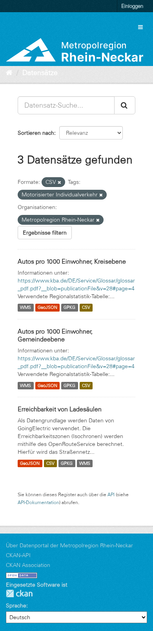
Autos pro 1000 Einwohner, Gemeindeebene (55, 335)
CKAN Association (28, 565)
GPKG (69, 307)
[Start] (9, 72)
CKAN (19, 593)
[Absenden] (124, 105)
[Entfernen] (59, 182)
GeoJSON (47, 307)
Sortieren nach (36, 132)
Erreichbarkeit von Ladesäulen (60, 409)
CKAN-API (18, 555)
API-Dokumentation (38, 502)
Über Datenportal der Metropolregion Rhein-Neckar (69, 545)
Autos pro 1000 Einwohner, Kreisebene (72, 261)
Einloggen (132, 6)
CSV (86, 307)
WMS (25, 307)
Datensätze (40, 72)
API (111, 494)
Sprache (16, 605)
